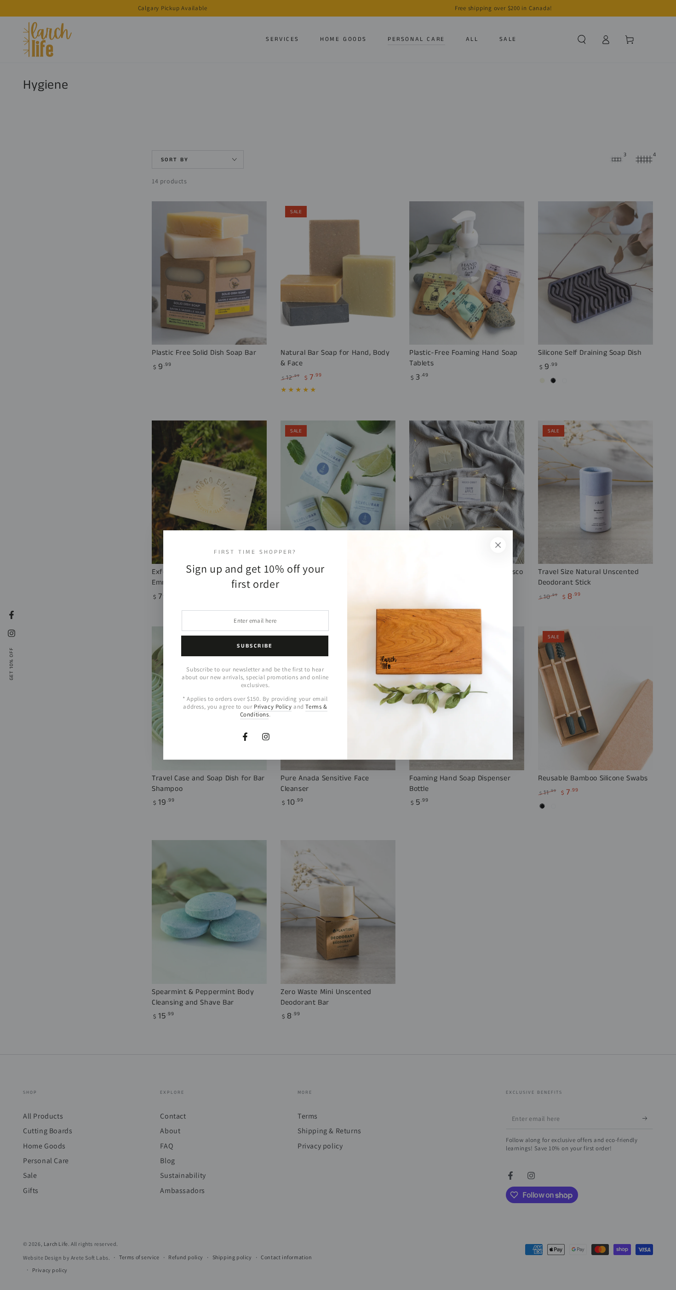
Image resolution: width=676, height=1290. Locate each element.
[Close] (498, 545)
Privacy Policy (273, 706)
